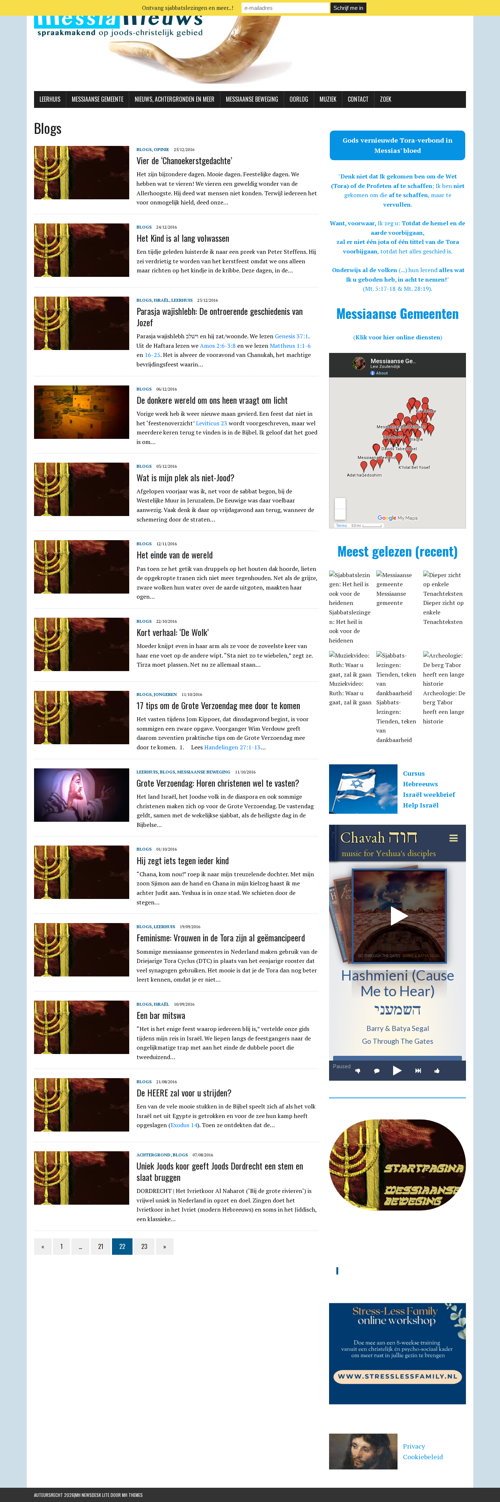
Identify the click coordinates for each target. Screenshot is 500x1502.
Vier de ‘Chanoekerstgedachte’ (184, 160)
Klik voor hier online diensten (397, 337)
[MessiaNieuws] (250, 45)
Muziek (328, 99)
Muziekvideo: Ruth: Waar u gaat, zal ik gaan (350, 693)
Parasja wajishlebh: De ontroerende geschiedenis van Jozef (220, 316)
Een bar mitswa (161, 1014)
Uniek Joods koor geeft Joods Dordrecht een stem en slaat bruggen (220, 1171)
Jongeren (165, 694)
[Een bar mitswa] (81, 1049)
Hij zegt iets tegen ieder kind (183, 860)
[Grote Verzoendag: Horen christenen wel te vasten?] (81, 817)
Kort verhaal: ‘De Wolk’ (173, 632)
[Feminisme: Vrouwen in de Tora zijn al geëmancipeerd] (81, 972)
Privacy (414, 1446)
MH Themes (132, 1495)
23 (144, 1246)
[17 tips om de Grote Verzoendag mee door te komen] (81, 739)
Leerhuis (50, 99)
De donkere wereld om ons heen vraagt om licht (212, 399)
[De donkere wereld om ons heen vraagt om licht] (81, 434)
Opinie (161, 149)
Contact (358, 99)
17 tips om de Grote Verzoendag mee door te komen (218, 705)
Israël (161, 300)
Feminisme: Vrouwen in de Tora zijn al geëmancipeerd (221, 937)
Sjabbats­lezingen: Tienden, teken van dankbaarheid (396, 721)
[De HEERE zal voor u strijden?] (81, 1126)
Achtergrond (154, 1154)
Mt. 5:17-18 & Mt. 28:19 (397, 289)
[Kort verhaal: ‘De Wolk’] (81, 666)
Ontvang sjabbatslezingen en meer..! (187, 7)
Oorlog (299, 99)
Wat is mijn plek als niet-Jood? (186, 477)
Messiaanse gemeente (97, 99)
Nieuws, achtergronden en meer (174, 99)
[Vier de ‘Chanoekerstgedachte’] (81, 194)
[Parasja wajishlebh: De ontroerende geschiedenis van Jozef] (81, 345)
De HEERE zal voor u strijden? (184, 1092)
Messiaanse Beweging (252, 99)
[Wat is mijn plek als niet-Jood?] (81, 511)
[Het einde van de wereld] (81, 589)
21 (100, 1246)
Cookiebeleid (423, 1456)
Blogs (144, 149)
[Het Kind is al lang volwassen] (81, 272)
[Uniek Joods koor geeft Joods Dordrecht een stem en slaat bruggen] (81, 1200)
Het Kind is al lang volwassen (183, 237)
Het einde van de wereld (175, 554)
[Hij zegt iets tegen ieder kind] (81, 894)
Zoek (385, 99)
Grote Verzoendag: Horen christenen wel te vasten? (218, 782)
